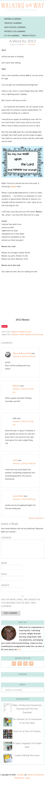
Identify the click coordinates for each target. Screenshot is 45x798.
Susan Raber (18, 496)
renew (21, 334)
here (19, 649)
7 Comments (31, 44)
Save (5, 326)
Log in (27, 778)
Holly (15, 460)
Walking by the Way (22, 7)
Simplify (20, 775)
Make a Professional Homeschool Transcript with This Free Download (27, 709)
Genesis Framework (35, 775)
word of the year (37, 334)
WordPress (19, 778)
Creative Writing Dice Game (27, 755)
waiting (27, 334)
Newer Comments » (36, 518)
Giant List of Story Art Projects (27, 731)
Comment (6, 538)
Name (4, 563)
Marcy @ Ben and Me (22, 353)
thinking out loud (25, 332)
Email (4, 574)
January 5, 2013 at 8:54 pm (24, 499)
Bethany (16, 386)
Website (5, 585)
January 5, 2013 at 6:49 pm (24, 463)
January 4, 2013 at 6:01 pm (24, 356)
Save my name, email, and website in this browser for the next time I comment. (20, 603)
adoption (14, 332)
